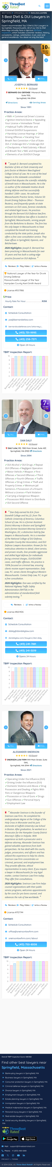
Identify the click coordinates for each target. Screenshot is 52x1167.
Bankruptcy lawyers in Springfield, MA (22, 1073)
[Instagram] (13, 1155)
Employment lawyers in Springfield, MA (22, 1094)
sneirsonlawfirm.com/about (23, 938)
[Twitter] (8, 1155)
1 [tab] (21, 72)
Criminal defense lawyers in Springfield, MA (24, 1086)
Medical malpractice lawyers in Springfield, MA (25, 1107)
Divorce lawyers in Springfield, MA (20, 1090)
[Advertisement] (26, 1028)
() (33, 88)
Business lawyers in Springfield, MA (21, 1077)
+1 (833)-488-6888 (19, 1151)
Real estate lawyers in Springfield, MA (22, 1116)
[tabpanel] (26, 61)
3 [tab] (25, 72)
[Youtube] (18, 1155)
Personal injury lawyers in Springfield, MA (23, 1112)
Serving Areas (39, 102)
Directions (13, 102)
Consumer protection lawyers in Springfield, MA (26, 1082)
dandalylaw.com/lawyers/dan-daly (25, 638)
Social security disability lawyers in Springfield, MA (24, 1122)
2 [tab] (23, 72)
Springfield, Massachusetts (23, 1067)
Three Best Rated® (24, 1164)
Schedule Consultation (19, 313)
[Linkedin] (24, 1155)
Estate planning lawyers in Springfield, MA (24, 1099)
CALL (11, 79)
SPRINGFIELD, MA (21, 13)
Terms (15, 1159)
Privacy (6, 1159)
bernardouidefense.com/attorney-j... (25, 326)
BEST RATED (7, 13)
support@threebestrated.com (22, 1146)
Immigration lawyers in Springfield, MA (22, 1103)
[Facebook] (3, 1155)
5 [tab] (30, 72)
